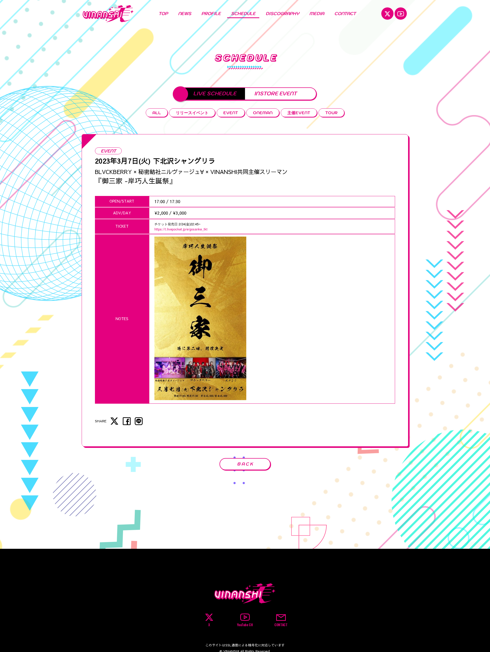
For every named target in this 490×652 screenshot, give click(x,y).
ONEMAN (263, 112)
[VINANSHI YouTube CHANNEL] (401, 13)
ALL (156, 112)
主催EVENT (298, 112)
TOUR (331, 112)
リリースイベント (192, 112)
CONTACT (345, 13)
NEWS (184, 13)
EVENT (230, 112)
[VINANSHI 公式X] (387, 13)
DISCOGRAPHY (282, 13)
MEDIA (316, 13)
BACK (245, 464)
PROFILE (211, 13)
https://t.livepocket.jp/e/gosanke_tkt (180, 229)
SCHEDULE (243, 13)
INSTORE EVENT (275, 93)
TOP (163, 13)
